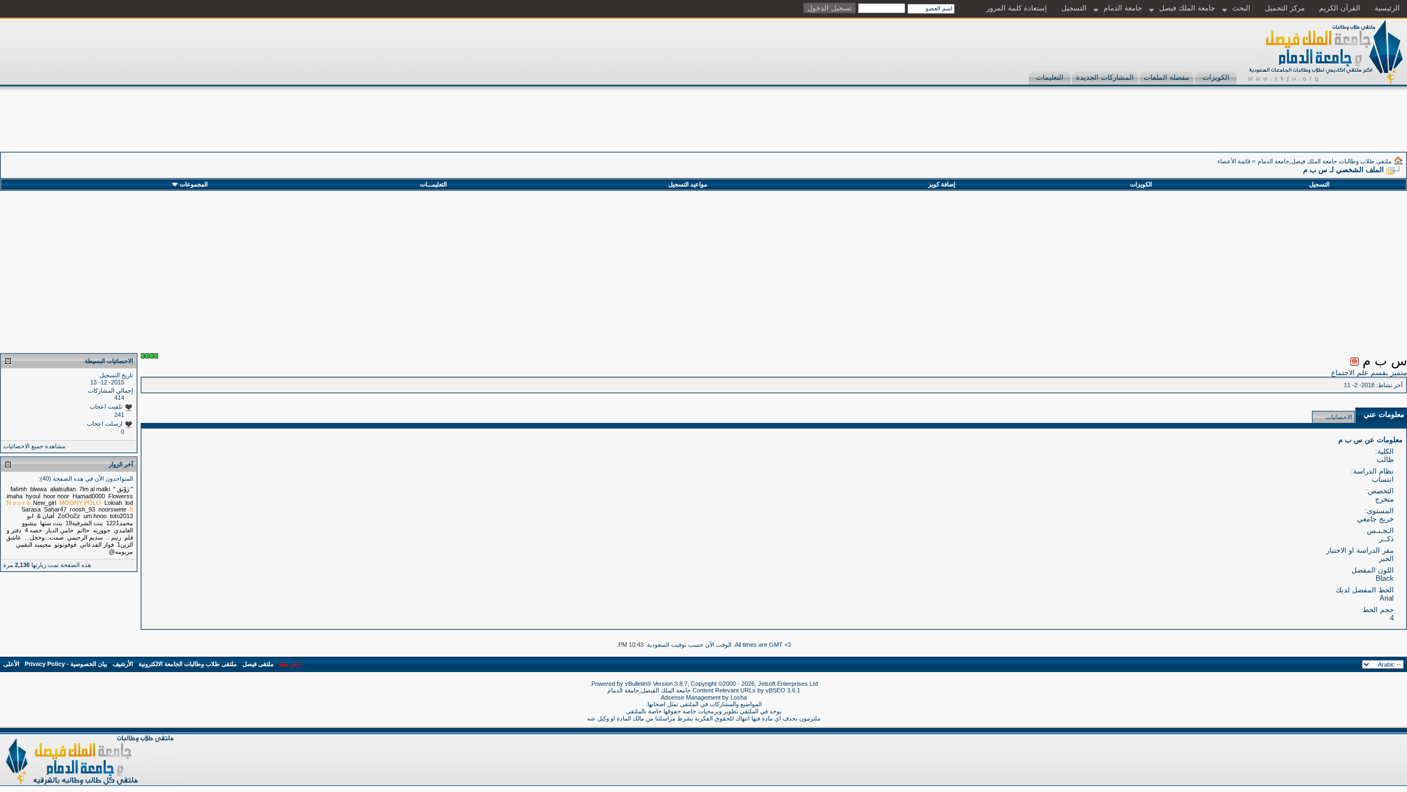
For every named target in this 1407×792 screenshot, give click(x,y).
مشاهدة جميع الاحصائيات (34, 446)
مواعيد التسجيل (687, 184)
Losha (738, 697)
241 (119, 414)
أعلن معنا (290, 664)
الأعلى (11, 664)
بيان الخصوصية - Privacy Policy (66, 664)
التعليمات (1049, 77)
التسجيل (1074, 8)
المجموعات (194, 184)
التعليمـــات (433, 184)
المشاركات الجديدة (1105, 77)
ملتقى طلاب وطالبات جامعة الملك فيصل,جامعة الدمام (1325, 161)
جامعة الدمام (1123, 8)
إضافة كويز (941, 184)
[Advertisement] (1207, 127)
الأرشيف (123, 664)
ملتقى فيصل (258, 664)
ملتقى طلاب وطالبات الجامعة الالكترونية (188, 664)
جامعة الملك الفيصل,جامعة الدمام (650, 690)
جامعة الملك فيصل (1187, 8)
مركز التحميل (1285, 8)
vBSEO (775, 690)
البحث (1241, 8)
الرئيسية (1387, 8)
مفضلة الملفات (1166, 77)
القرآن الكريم (1339, 8)
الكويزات (1216, 77)
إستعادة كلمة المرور (1017, 8)
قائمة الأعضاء (1233, 161)
